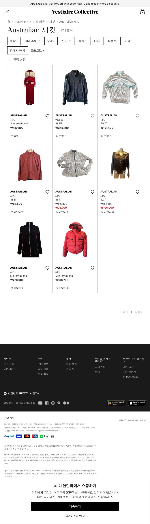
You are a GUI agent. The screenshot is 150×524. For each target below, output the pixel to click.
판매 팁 (70, 369)
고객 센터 (100, 366)
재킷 (52, 21)
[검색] (7, 11)
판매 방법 (71, 364)
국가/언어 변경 (75, 516)
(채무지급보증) (86, 446)
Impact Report (131, 376)
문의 (97, 371)
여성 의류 (38, 21)
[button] (142, 11)
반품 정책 (43, 374)
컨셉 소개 (9, 364)
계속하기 (75, 506)
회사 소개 (128, 366)
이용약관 (8, 403)
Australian (21, 22)
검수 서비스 (44, 369)
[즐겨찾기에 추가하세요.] (47, 116)
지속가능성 (129, 371)
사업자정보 (80, 424)
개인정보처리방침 (25, 403)
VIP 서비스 (10, 369)
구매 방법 (43, 364)
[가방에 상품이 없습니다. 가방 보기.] (142, 11)
